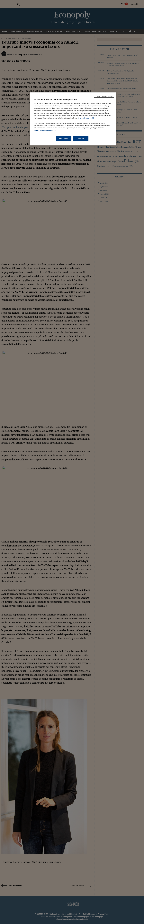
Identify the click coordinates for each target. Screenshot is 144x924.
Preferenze (63, 138)
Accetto (81, 138)
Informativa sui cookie (86, 118)
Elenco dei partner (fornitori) (45, 130)
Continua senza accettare (104, 96)
